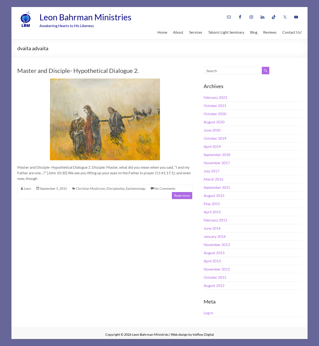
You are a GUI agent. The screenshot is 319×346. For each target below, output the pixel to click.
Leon (27, 188)
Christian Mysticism (90, 188)
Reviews (269, 32)
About (178, 32)
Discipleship (115, 188)
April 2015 (212, 212)
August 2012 (214, 285)
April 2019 (212, 146)
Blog (253, 32)
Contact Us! (292, 32)
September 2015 (217, 187)
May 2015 (212, 203)
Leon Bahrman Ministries (85, 17)
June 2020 (212, 130)
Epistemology (135, 188)
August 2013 (214, 252)
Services (195, 32)
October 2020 (215, 113)
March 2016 (213, 179)
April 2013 (212, 261)
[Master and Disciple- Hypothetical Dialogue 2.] (105, 80)
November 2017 (217, 163)
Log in (208, 312)
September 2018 (217, 154)
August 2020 (214, 122)
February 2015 (215, 220)
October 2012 (215, 277)
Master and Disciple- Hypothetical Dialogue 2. (78, 70)
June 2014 (212, 228)
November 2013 (217, 244)
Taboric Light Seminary (226, 32)
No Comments (164, 188)
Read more (182, 195)
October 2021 (215, 105)
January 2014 (215, 236)
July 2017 (211, 171)
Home (162, 32)
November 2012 (217, 269)
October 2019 (215, 138)
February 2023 (215, 97)
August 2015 (214, 195)
